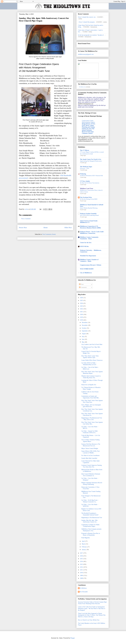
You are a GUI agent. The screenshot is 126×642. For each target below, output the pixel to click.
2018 (81, 320)
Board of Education (88, 131)
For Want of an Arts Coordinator (90, 455)
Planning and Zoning (88, 127)
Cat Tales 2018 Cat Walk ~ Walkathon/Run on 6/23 (88, 363)
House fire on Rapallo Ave (88, 384)
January (84, 549)
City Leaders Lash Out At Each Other (91, 344)
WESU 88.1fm (84, 246)
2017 (81, 553)
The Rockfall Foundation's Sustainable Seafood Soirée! (90, 514)
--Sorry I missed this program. (86, 22)
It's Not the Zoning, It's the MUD (88, 199)
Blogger (72, 638)
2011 (81, 570)
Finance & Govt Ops (88, 128)
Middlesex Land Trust (86, 188)
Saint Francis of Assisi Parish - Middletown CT (89, 221)
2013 (81, 564)
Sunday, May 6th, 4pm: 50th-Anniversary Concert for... (89, 521)
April (83, 541)
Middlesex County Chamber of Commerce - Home (89, 260)
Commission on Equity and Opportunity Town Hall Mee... (90, 397)
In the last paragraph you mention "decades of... (91, 35)
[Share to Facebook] (49, 209)
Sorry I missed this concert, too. (87, 17)
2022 (81, 309)
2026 (81, 297)
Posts (82, 284)
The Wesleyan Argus (86, 166)
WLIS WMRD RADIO (87, 269)
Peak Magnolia (85, 537)
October (84, 328)
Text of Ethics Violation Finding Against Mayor (90, 440)
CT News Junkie (85, 181)
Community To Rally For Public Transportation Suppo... (90, 525)
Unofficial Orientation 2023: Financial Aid (91, 175)
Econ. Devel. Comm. (88, 125)
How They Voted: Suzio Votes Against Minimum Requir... (92, 372)
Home (46, 228)
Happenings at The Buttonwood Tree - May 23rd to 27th (91, 418)
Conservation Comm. (88, 120)
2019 (81, 317)
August (84, 333)
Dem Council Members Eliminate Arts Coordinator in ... (90, 474)
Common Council (87, 133)
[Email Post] (40, 209)
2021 (81, 311)
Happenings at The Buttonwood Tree (91, 517)
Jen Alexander (84, 591)
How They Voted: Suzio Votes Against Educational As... (92, 414)
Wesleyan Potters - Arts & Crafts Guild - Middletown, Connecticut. (92, 232)
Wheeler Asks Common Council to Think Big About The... (91, 376)
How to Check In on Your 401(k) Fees (88, 620)
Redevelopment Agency (88, 122)
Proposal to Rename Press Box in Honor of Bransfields (90, 534)
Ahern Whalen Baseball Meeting (88, 208)
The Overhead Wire (86, 197)
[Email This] (44, 209)
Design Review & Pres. (88, 124)
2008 (81, 578)
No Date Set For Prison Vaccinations (89, 183)
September (85, 331)
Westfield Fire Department (88, 255)
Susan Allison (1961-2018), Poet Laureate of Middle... (90, 452)
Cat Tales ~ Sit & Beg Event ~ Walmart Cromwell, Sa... (90, 501)
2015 (81, 558)
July (83, 336)
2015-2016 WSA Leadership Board (89, 215)
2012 (81, 567)
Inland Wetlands (87, 130)
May (83, 342)
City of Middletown (86, 272)
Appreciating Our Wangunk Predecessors (91, 161)
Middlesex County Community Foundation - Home (89, 237)
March (84, 544)
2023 (81, 306)
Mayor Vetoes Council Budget (89, 448)
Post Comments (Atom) (49, 234)
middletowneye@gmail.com (86, 54)
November (85, 325)
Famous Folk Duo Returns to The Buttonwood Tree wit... (90, 445)
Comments (83, 287)
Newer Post (23, 228)
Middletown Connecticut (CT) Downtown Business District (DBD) (90, 227)
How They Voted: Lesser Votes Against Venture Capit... (90, 356)
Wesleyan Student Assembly (88, 213)
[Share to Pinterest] (51, 209)
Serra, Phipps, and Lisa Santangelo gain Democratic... (91, 405)
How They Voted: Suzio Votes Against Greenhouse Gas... (92, 410)
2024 (81, 303)
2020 (81, 314)
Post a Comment (26, 218)
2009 (81, 575)
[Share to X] (48, 209)
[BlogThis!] (46, 209)
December (85, 322)
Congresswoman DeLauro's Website (90, 265)
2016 (81, 556)
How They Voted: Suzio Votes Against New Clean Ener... (92, 401)
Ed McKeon (83, 588)
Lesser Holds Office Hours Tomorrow (92, 360)
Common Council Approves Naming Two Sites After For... (91, 466)
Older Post (68, 228)
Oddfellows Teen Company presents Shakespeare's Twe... (91, 529)
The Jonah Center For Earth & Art (90, 159)
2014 (81, 561)
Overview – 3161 (84, 168)
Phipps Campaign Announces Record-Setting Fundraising (91, 483)
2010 (81, 572)
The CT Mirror (84, 150)
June (83, 339)
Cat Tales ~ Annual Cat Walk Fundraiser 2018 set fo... (89, 431)
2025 (81, 300)
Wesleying (83, 174)
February (84, 547)
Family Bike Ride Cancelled (89, 458)
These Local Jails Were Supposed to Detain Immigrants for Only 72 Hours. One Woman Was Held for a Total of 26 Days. (91, 615)
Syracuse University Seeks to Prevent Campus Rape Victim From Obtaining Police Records (92, 602)
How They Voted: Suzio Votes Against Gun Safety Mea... (92, 423)
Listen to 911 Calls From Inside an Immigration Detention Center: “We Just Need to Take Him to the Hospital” (91, 608)
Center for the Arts (85, 242)
